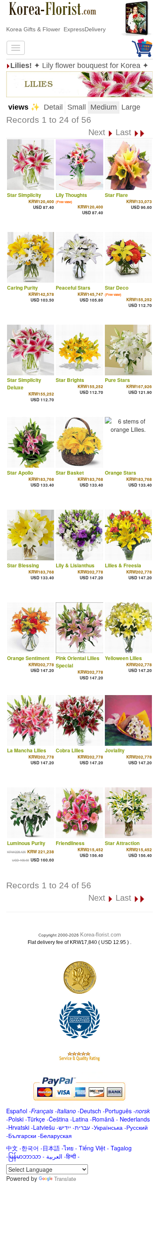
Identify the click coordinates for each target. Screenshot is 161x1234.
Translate (65, 1178)
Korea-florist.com (100, 935)
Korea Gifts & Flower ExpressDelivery (56, 29)
